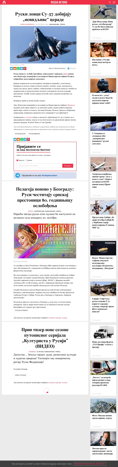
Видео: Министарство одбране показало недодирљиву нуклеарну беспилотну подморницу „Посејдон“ (103, 263)
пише (65, 74)
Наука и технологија (27, 24)
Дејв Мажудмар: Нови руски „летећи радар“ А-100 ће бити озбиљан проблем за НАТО (102, 26)
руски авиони (34, 134)
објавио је (71, 105)
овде (52, 464)
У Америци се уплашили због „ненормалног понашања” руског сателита (100, 138)
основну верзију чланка (57, 318)
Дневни (30, 160)
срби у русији (20, 375)
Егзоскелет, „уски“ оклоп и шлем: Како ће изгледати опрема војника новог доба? (102, 99)
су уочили (28, 117)
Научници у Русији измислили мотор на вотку (101, 62)
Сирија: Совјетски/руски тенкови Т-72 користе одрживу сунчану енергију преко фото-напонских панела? (103, 305)
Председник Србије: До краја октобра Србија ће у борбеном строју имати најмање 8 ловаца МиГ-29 (103, 222)
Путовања (32, 351)
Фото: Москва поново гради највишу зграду (102, 417)
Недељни (21, 160)
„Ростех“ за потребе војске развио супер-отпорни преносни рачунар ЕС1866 (101, 381)
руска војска (20, 134)
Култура (30, 211)
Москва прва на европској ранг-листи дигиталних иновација (102, 451)
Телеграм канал (49, 175)
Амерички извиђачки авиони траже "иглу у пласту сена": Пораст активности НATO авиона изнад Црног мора (102, 180)
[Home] (4, 2)
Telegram (73, 68)
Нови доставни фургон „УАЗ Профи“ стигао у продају (102, 344)
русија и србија (21, 310)
